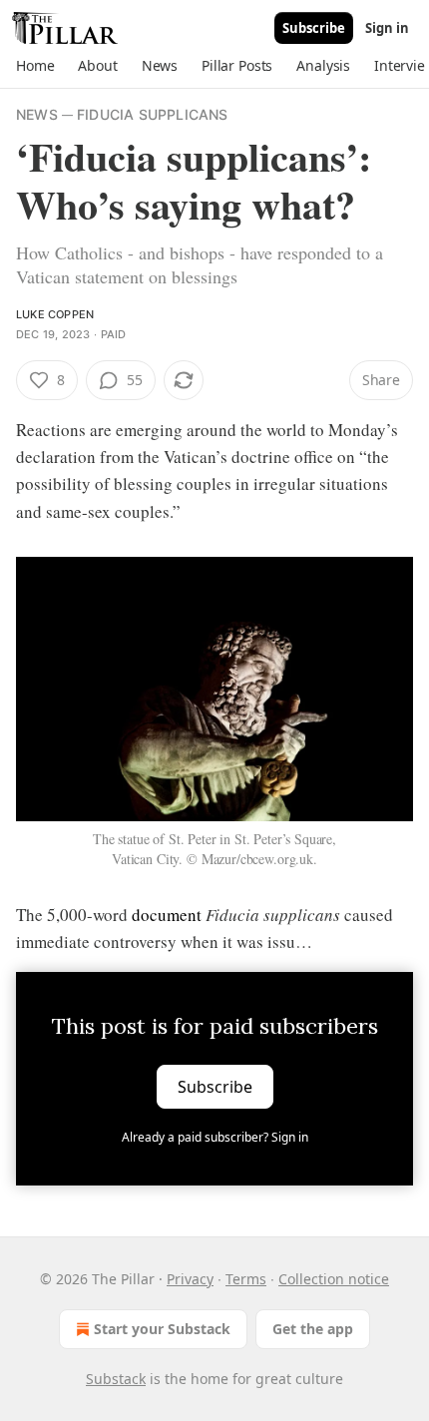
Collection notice (333, 1278)
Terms (245, 1278)
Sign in (387, 28)
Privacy (190, 1278)
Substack (116, 1378)
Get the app (312, 1328)
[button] (35, 66)
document (167, 914)
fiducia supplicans (152, 114)
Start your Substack (162, 1328)
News (37, 114)
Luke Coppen (55, 314)
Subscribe (313, 28)
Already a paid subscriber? (215, 1137)
